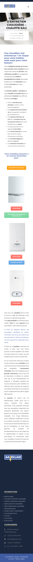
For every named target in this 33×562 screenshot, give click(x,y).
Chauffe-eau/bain (16, 262)
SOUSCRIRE (16, 208)
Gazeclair (16, 556)
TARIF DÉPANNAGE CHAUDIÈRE (14, 506)
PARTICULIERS (8, 496)
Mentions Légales (20, 559)
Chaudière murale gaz (16, 168)
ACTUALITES (8, 518)
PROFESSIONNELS (10, 508)
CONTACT (7, 516)
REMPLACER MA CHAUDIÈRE (13, 504)
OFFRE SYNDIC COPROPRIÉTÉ (13, 511)
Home (21, 33)
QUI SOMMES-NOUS (10, 513)
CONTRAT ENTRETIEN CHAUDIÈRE (15, 499)
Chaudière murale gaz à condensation (16, 215)
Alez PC (12, 559)
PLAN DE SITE (8, 520)
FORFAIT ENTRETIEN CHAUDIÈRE (14, 501)
